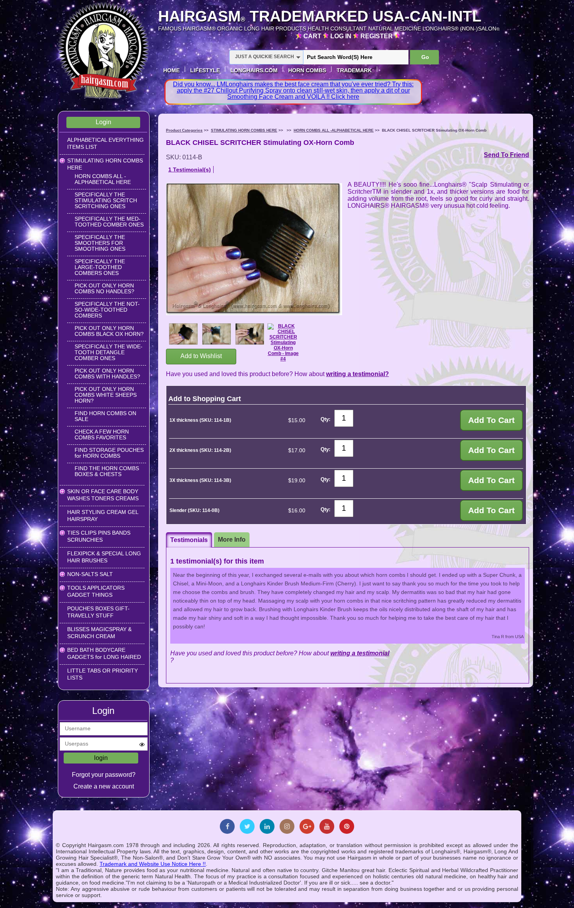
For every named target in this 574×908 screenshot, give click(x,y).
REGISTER (377, 36)
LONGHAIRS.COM (254, 70)
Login (103, 122)
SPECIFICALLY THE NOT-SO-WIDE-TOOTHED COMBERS (107, 310)
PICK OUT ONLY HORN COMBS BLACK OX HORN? (109, 331)
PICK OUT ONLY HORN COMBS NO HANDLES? (104, 288)
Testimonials (189, 540)
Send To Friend (506, 155)
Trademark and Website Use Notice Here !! (153, 864)
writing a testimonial (359, 653)
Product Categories (184, 130)
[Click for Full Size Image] (183, 334)
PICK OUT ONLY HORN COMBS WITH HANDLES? (107, 373)
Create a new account (103, 786)
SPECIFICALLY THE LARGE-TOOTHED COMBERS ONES (100, 267)
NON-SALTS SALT (90, 574)
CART (313, 36)
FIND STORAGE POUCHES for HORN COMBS (109, 453)
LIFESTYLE (205, 70)
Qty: (325, 419)
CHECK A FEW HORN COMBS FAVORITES (102, 434)
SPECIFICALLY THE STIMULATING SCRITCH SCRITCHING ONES (106, 200)
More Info (232, 539)
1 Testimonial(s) (189, 169)
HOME (171, 70)
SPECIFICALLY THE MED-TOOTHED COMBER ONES (109, 222)
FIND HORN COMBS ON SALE (105, 416)
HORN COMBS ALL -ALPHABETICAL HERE (103, 179)
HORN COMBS (307, 70)
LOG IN (341, 36)
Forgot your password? (103, 774)
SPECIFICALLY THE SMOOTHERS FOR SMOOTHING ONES (100, 243)
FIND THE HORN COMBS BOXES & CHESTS (107, 471)
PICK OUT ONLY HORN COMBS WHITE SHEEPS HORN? (106, 395)
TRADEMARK (354, 70)
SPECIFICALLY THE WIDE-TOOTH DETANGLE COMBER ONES (109, 352)
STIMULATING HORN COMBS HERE (244, 130)
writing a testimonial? (357, 374)
